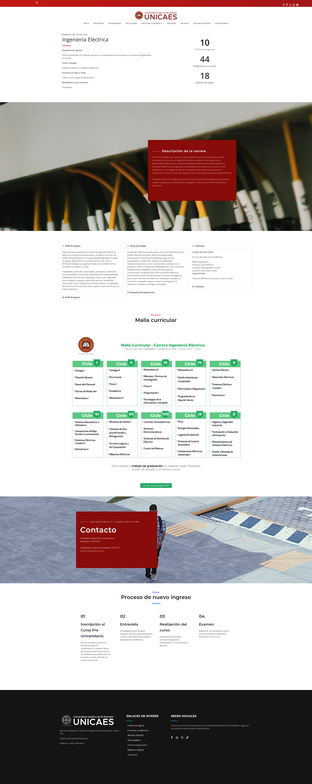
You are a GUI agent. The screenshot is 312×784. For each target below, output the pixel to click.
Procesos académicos (138, 730)
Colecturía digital (136, 725)
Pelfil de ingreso (73, 246)
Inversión (199, 246)
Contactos (132, 754)
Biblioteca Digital (136, 750)
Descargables (134, 740)
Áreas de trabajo (138, 246)
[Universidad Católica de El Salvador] (156, 15)
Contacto (199, 286)
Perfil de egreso (72, 297)
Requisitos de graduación (142, 292)
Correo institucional (137, 745)
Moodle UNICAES (136, 735)
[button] (91, 246)
